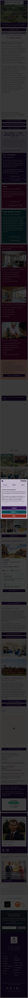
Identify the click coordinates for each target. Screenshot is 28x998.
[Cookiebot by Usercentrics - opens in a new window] (20, 481)
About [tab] (22, 484)
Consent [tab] (5, 484)
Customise (13, 512)
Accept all (14, 508)
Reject (14, 516)
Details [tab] (14, 484)
